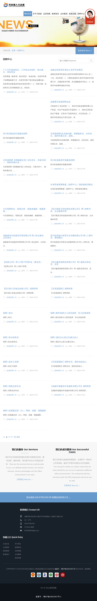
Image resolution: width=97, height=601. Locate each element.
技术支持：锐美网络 (84, 569)
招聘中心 (81, 14)
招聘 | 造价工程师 (11, 362)
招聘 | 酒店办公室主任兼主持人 (64, 337)
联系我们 (6, 554)
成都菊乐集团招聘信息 (60, 102)
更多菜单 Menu (84, 51)
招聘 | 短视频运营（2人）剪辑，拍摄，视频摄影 (24, 411)
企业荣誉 (6, 547)
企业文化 (6, 544)
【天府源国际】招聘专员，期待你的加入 (68, 362)
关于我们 (18, 544)
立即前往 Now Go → (25, 479)
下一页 (13, 437)
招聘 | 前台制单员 (11, 337)
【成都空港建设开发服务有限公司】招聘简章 (70, 386)
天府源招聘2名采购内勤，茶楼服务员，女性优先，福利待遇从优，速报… (71, 135)
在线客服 (90, 22)
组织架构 (6, 551)
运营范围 (46, 14)
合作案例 (63, 14)
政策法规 (72, 14)
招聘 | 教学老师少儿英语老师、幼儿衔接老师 (70, 313)
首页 (13, 50)
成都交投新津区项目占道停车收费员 (66, 70)
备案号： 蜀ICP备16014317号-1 (66, 569)
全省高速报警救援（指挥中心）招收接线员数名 (71, 184)
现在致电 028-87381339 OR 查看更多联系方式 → (48, 497)
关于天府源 (37, 14)
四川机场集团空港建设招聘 (15, 134)
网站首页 (27, 14)
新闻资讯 (55, 14)
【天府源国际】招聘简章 (61, 289)
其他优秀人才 (11, 92)
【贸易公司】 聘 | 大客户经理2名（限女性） (23, 262)
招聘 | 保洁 (8, 313)
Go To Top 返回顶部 (48, 588)
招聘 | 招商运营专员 (12, 386)
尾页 (18, 437)
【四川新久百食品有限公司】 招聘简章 (20, 289)
